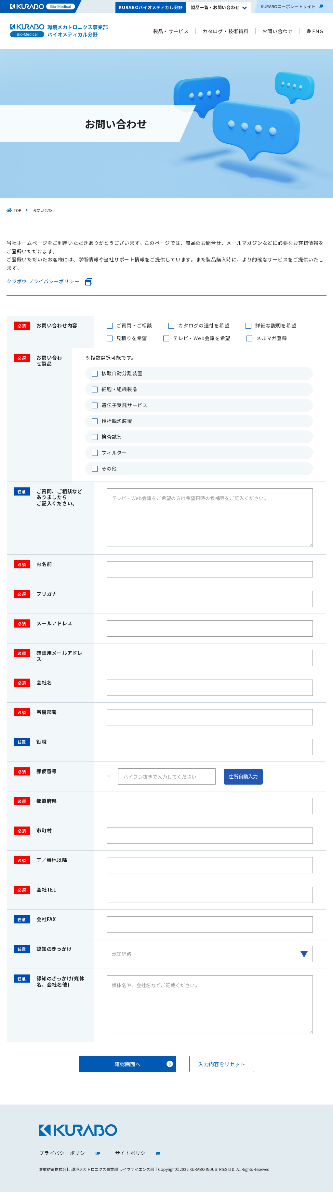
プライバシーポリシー (64, 1153)
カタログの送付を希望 (204, 326)
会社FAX (37, 919)
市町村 (35, 831)
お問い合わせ (277, 31)
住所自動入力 (243, 776)
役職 (32, 742)
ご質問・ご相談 (134, 326)
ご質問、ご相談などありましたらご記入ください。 (50, 497)
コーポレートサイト (288, 6)
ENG (317, 31)
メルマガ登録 (271, 338)
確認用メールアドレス (50, 656)
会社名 (35, 683)
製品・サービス (171, 31)
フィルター (114, 453)
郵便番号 (37, 771)
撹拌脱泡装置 (116, 421)
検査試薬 (111, 437)
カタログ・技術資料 (226, 31)
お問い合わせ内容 (47, 326)
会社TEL (37, 890)
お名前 (35, 564)
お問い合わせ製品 (40, 361)
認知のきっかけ (45, 949)
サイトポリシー (133, 1153)
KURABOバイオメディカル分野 (150, 7)
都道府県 (37, 801)
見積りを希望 (131, 338)
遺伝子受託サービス (124, 405)
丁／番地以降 (42, 860)
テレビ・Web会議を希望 (201, 338)
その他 (109, 469)
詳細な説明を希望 (275, 326)
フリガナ (37, 594)
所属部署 (37, 712)
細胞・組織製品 (119, 389)
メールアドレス (45, 623)
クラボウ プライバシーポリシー (43, 281)
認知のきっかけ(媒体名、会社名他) (51, 981)
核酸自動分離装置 (121, 373)
